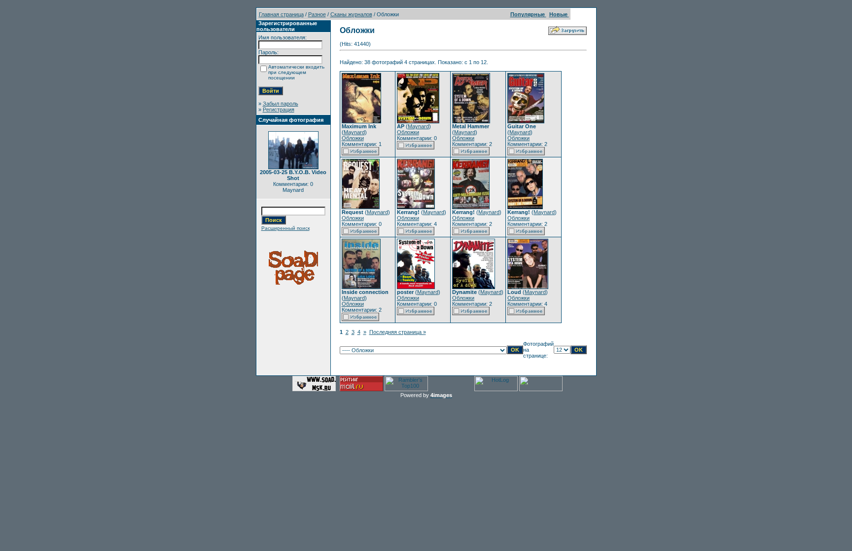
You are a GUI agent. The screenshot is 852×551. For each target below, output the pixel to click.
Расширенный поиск (285, 228)
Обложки (353, 138)
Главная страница (281, 14)
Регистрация (278, 109)
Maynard (354, 132)
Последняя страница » (397, 332)
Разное (317, 14)
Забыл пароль (280, 104)
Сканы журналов (351, 14)
